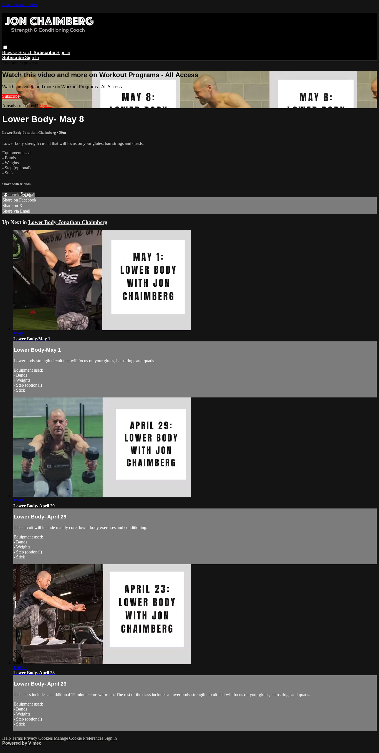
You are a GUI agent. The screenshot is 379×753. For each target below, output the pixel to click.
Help (7, 738)
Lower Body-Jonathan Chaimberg (29, 132)
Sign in (63, 52)
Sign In (32, 57)
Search (26, 52)
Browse (10, 52)
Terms (18, 738)
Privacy (31, 738)
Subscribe (10, 96)
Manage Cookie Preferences (79, 738)
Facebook (11, 194)
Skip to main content (20, 4)
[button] (5, 47)
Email (30, 194)
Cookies (46, 738)
